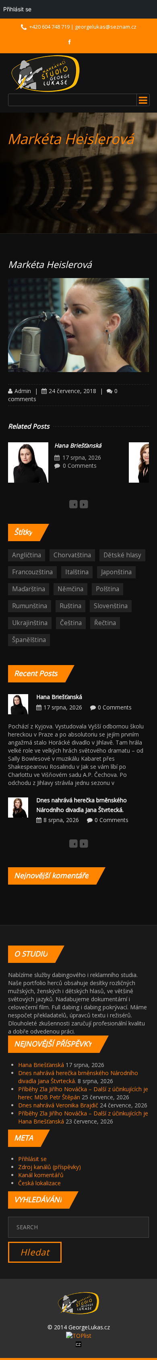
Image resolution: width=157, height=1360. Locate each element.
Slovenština (111, 606)
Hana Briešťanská (77, 445)
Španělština (29, 640)
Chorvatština (72, 555)
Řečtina (105, 623)
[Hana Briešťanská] (28, 462)
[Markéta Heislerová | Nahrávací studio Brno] (45, 73)
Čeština (71, 623)
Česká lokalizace (39, 1183)
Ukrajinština (30, 623)
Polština (107, 589)
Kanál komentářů (41, 1175)
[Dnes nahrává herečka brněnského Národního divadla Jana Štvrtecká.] (18, 807)
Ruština (70, 606)
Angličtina (26, 555)
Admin (22, 391)
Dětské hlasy (122, 555)
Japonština (116, 572)
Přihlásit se (32, 1159)
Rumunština (29, 606)
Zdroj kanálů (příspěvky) (49, 1167)
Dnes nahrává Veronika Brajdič (58, 1105)
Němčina (70, 589)
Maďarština (28, 589)
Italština (77, 572)
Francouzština (32, 572)
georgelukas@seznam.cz (105, 26)
